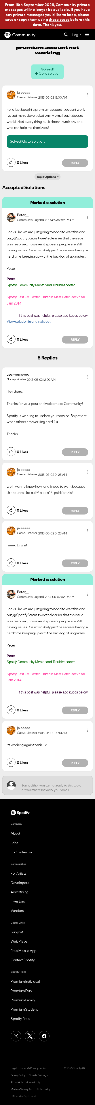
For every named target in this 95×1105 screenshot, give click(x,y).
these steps (59, 19)
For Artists (19, 873)
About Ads (17, 1082)
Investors (18, 901)
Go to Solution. (33, 141)
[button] (87, 94)
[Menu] (87, 34)
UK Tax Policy (43, 1089)
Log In (76, 34)
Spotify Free (20, 1018)
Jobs (14, 842)
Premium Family (23, 1000)
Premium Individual (25, 981)
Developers (20, 882)
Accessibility (33, 1082)
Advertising (19, 891)
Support (17, 932)
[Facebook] (44, 1036)
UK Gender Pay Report (23, 1096)
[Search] (66, 34)
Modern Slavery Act (21, 1089)
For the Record (22, 852)
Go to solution (49, 73)
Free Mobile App (23, 950)
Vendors (17, 910)
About (15, 833)
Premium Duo (21, 990)
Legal (14, 1068)
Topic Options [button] (46, 177)
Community (24, 35)
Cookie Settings (38, 1075)
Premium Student (24, 1009)
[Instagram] (16, 1036)
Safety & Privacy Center (33, 1068)
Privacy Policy (18, 1075)
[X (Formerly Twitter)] (30, 1036)
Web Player (19, 941)
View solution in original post (28, 321)
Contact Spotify (23, 959)
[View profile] (11, 94)
